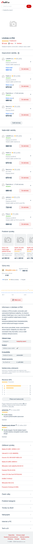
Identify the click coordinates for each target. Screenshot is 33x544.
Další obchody (16, 123)
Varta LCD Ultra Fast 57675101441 (12, 474)
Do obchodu (25, 69)
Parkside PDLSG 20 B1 (8, 470)
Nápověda (11, 535)
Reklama (10, 539)
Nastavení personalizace (11, 537)
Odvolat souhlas (24, 537)
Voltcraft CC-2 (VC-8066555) (10, 453)
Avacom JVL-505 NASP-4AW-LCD (12, 457)
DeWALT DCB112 (7, 478)
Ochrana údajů (20, 535)
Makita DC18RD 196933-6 (9, 461)
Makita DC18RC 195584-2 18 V (11, 449)
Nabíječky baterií (8, 10)
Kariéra (23, 539)
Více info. (11, 406)
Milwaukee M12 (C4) (8, 483)
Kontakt (17, 539)
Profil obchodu (19, 93)
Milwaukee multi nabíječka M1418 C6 (12, 466)
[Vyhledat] (28, 6)
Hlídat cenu (17, 300)
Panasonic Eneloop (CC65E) (10, 487)
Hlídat (11, 43)
